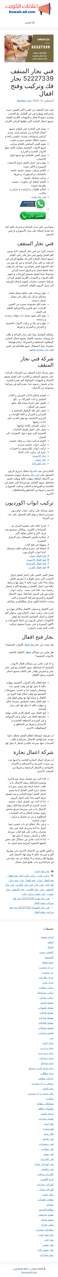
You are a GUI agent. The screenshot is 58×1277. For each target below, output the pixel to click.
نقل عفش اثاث (45, 1250)
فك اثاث (49, 884)
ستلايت (50, 1098)
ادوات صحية (47, 937)
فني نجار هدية (38, 196)
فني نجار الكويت (24, 884)
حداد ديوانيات (46, 1058)
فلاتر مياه (49, 1133)
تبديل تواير (48, 982)
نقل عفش (48, 1244)
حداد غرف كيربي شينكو (41, 1068)
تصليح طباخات (46, 1022)
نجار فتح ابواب (42, 871)
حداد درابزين (47, 1048)
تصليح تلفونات (46, 1007)
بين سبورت (48, 972)
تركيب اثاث (44, 875)
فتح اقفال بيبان (27, 880)
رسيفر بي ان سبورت (43, 1083)
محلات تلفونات (46, 1199)
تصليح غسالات (46, 1027)
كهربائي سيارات (45, 1184)
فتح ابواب (48, 1123)
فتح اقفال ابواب (45, 880)
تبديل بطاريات (46, 977)
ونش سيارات (47, 1255)
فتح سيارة (48, 1128)
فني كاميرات (47, 1159)
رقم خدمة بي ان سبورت (41, 1093)
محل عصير (48, 1194)
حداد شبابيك (47, 1063)
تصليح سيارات (46, 1017)
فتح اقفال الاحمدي (36, 559)
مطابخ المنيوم (46, 1209)
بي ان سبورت (46, 967)
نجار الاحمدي (39, 455)
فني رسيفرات (46, 1144)
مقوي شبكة (47, 1219)
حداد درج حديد (46, 1053)
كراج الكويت (47, 1179)
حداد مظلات (47, 1073)
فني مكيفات (47, 1169)
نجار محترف (42, 349)
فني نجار (34, 474)
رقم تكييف (48, 1088)
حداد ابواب (48, 1043)
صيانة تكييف (47, 1113)
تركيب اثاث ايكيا (27, 875)
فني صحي (48, 1154)
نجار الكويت (32, 889)
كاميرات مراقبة (46, 1174)
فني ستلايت (47, 1149)
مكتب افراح (47, 1224)
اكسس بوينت (46, 952)
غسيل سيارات (46, 1118)
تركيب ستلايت (46, 987)
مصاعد (50, 1204)
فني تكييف (48, 1138)
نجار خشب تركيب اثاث (34, 894)
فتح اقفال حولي (37, 555)
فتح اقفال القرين (37, 567)
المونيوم (49, 957)
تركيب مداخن (46, 997)
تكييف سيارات (46, 1032)
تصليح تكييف (47, 1002)
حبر (52, 1038)
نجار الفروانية (39, 463)
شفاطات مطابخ (45, 1103)
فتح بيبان (13, 880)
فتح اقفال (29, 644)
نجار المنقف (18, 889)
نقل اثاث (49, 1239)
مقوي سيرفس (46, 1214)
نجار (42, 889)
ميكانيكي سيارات (45, 1229)
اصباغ (51, 947)
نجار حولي (40, 459)
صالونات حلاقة (46, 1108)
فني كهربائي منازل (44, 1164)
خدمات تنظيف (46, 1078)
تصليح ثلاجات (47, 1012)
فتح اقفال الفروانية (36, 563)
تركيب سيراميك (45, 992)
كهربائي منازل (46, 1189)
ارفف (51, 942)
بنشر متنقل (48, 962)
